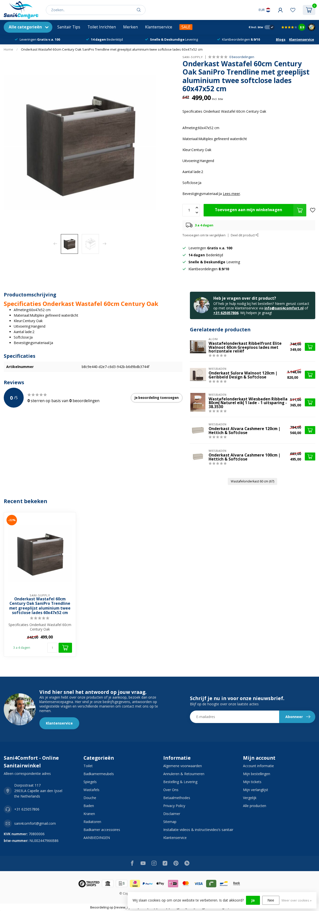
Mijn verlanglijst (255, 789)
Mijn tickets (252, 781)
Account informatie (258, 765)
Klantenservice (158, 27)
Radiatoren (92, 821)
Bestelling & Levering (180, 781)
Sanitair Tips (68, 27)
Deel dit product (243, 235)
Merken (130, 27)
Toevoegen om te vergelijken (204, 235)
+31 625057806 (226, 312)
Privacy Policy (174, 805)
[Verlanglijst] (292, 10)
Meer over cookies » (297, 900)
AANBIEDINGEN (96, 837)
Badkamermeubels (98, 773)
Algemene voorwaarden (182, 765)
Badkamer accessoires (101, 829)
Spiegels (90, 781)
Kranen (89, 813)
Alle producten (254, 805)
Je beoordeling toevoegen (157, 397)
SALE (185, 27)
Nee (270, 900)
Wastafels (91, 789)
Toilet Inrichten (101, 27)
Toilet (88, 765)
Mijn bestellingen (256, 773)
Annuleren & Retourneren (183, 773)
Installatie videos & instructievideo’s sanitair (198, 829)
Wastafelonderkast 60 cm (252, 481)
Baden (88, 805)
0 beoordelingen (241, 57)
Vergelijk (249, 797)
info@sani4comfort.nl (284, 308)
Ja (253, 900)
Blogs (280, 39)
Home (8, 49)
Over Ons (170, 789)
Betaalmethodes (176, 797)
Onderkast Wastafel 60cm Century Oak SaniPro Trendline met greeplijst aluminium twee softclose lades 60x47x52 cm (112, 49)
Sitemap (169, 821)
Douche (89, 797)
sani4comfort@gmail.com (35, 823)
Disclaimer (171, 813)
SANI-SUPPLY (192, 57)
